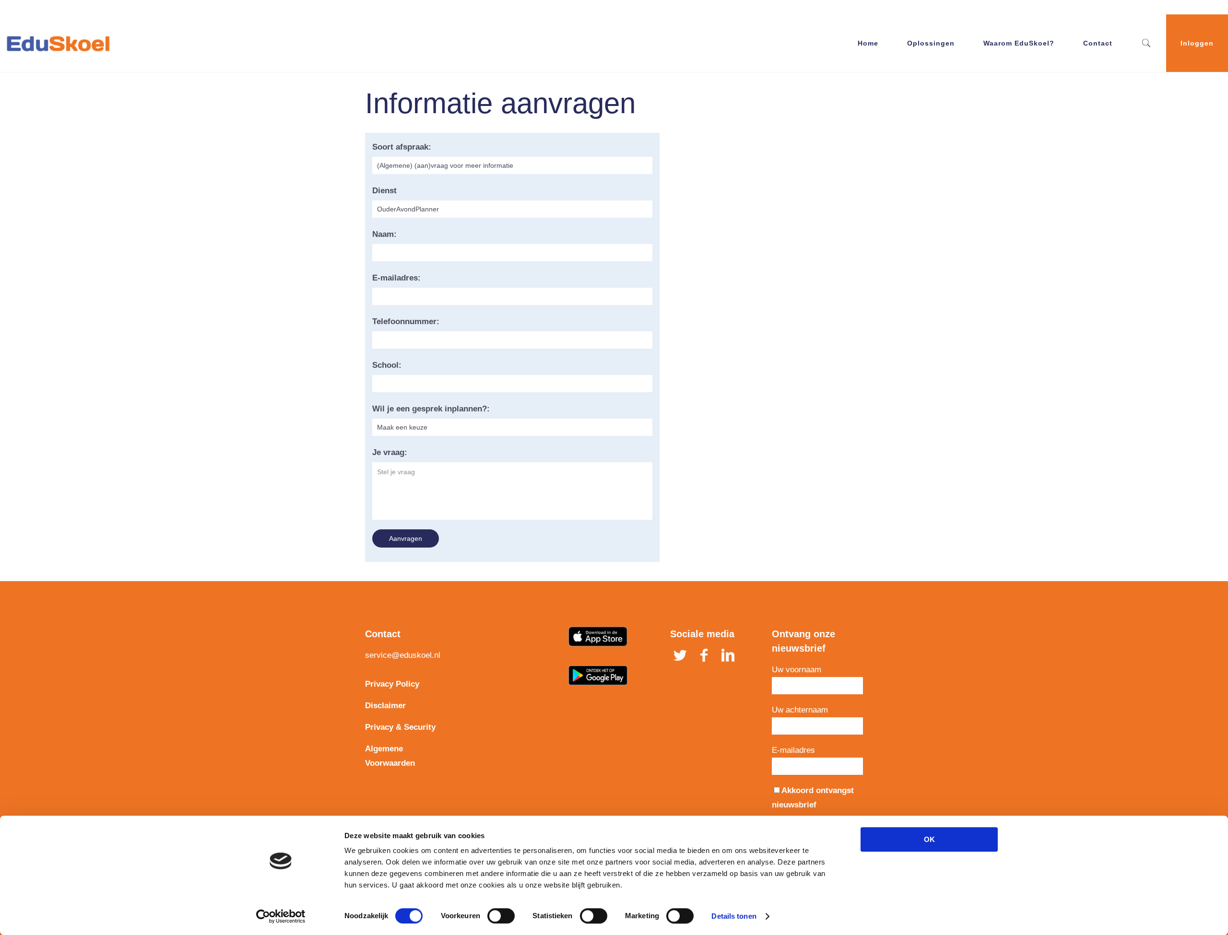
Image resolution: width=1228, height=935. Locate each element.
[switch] (501, 915)
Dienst (384, 190)
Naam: (384, 234)
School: (386, 365)
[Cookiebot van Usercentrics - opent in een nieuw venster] (281, 916)
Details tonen (733, 916)
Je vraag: (389, 452)
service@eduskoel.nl (402, 655)
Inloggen (1197, 43)
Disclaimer (385, 705)
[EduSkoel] (58, 43)
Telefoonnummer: (405, 321)
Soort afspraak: (401, 147)
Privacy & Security (400, 727)
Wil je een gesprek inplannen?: (431, 408)
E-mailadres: (396, 277)
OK (929, 839)
